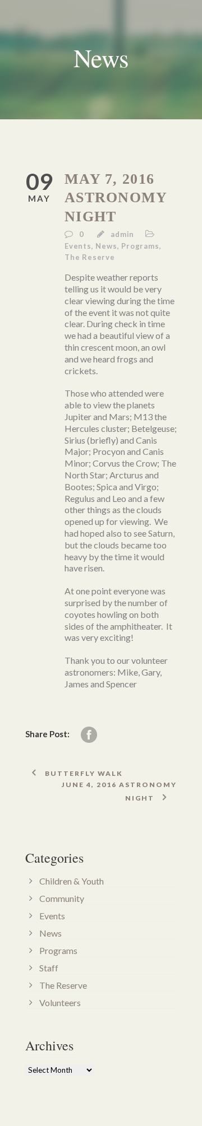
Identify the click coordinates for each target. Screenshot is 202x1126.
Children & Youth (71, 881)
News (106, 245)
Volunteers (60, 1002)
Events (78, 245)
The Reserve (90, 257)
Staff (48, 967)
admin (122, 234)
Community (61, 898)
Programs (140, 245)
